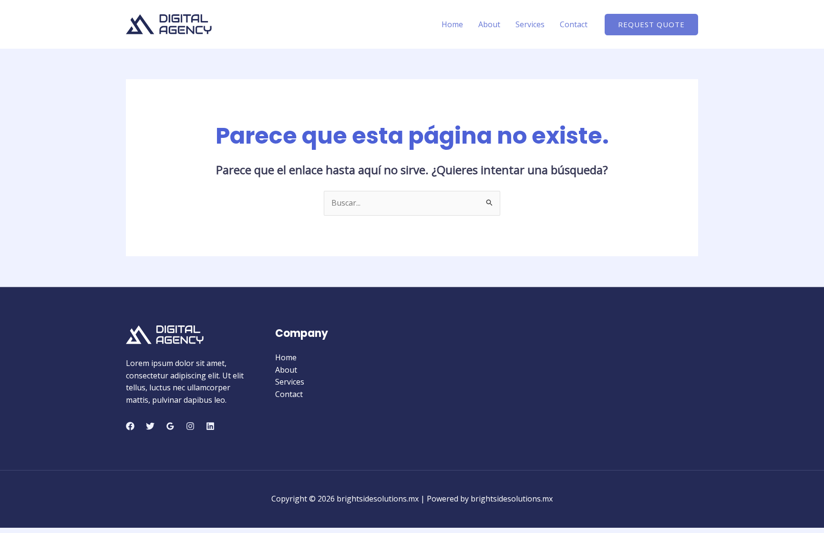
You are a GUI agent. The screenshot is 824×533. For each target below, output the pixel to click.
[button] (651, 24)
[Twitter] (150, 426)
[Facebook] (130, 426)
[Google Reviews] (170, 426)
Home (452, 24)
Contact (573, 24)
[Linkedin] (210, 426)
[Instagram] (190, 426)
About (489, 24)
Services (530, 24)
